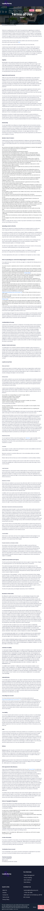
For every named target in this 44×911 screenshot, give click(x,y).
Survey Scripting (28, 877)
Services (15, 10)
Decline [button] (34, 907)
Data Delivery (27, 882)
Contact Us (25, 10)
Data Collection (28, 880)
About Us (5, 890)
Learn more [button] (15, 909)
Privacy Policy (6, 899)
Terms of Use (6, 897)
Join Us (38, 10)
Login (32, 10)
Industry (20, 10)
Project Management (29, 875)
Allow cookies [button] (40, 907)
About (10, 10)
